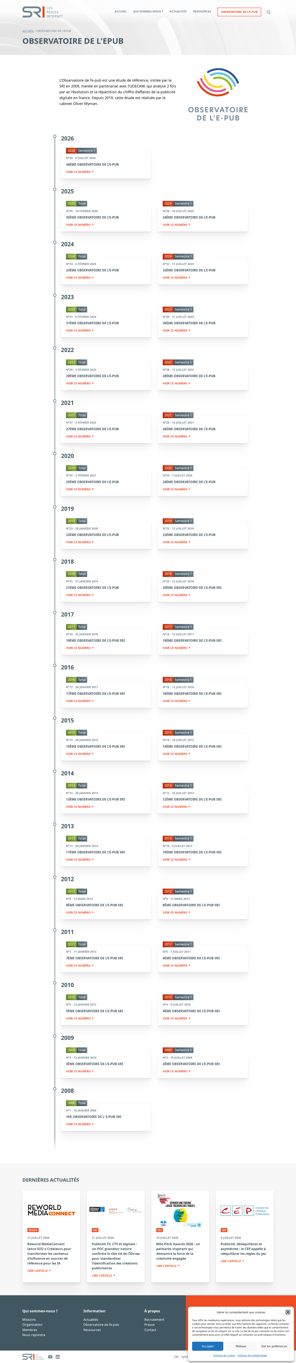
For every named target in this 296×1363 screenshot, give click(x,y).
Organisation (32, 1324)
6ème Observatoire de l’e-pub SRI (191, 958)
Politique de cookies (224, 1355)
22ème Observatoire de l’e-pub (189, 535)
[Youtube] (50, 1356)
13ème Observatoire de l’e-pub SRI (95, 799)
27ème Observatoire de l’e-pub (92, 429)
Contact (150, 1330)
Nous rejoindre (33, 1335)
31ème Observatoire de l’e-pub (92, 323)
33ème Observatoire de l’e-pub (92, 270)
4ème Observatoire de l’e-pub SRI (191, 1011)
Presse (149, 1324)
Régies (33, 1230)
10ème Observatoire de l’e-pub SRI (192, 852)
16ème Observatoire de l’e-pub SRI (192, 693)
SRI (95, 1230)
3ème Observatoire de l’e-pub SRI (94, 1064)
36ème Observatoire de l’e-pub (92, 164)
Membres (29, 1330)
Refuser (241, 1346)
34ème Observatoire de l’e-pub (189, 217)
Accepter (208, 1346)
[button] (288, 1312)
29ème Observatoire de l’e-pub (92, 376)
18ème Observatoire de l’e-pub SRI (192, 640)
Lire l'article (37, 1271)
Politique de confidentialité (252, 1355)
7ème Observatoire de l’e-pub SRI (94, 958)
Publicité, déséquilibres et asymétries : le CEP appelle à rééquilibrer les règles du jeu (243, 1249)
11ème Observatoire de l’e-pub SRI (95, 852)
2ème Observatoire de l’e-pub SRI (191, 1064)
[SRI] (33, 1357)
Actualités (90, 1319)
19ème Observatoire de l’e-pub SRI (95, 640)
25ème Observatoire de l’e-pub (92, 482)
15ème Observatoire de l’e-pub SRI (95, 746)
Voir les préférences (274, 1346)
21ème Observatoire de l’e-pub (92, 587)
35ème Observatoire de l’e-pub (92, 217)
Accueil (28, 31)
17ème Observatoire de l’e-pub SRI (95, 693)
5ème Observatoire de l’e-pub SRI (94, 1011)
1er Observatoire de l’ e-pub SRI (93, 1117)
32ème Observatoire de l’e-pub (189, 270)
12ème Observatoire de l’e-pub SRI (192, 799)
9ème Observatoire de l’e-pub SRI (94, 905)
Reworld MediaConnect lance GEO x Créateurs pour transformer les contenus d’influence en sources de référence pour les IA (49, 1253)
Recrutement (154, 1319)
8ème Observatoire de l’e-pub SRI (191, 905)
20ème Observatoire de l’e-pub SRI (192, 587)
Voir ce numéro (78, 172)
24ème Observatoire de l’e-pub (189, 482)
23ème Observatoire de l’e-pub (92, 535)
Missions (29, 1319)
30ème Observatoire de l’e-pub (189, 323)
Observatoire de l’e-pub (101, 1324)
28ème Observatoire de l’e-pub (189, 376)
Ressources (92, 1330)
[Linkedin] (57, 1356)
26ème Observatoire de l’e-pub (189, 429)
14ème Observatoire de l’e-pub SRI (192, 746)
